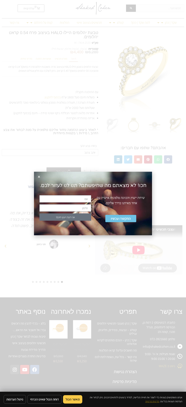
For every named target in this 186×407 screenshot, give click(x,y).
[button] (39, 176)
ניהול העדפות (14, 399)
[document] (93, 203)
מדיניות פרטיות (152, 401)
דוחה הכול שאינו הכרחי (44, 399)
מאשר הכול (73, 399)
